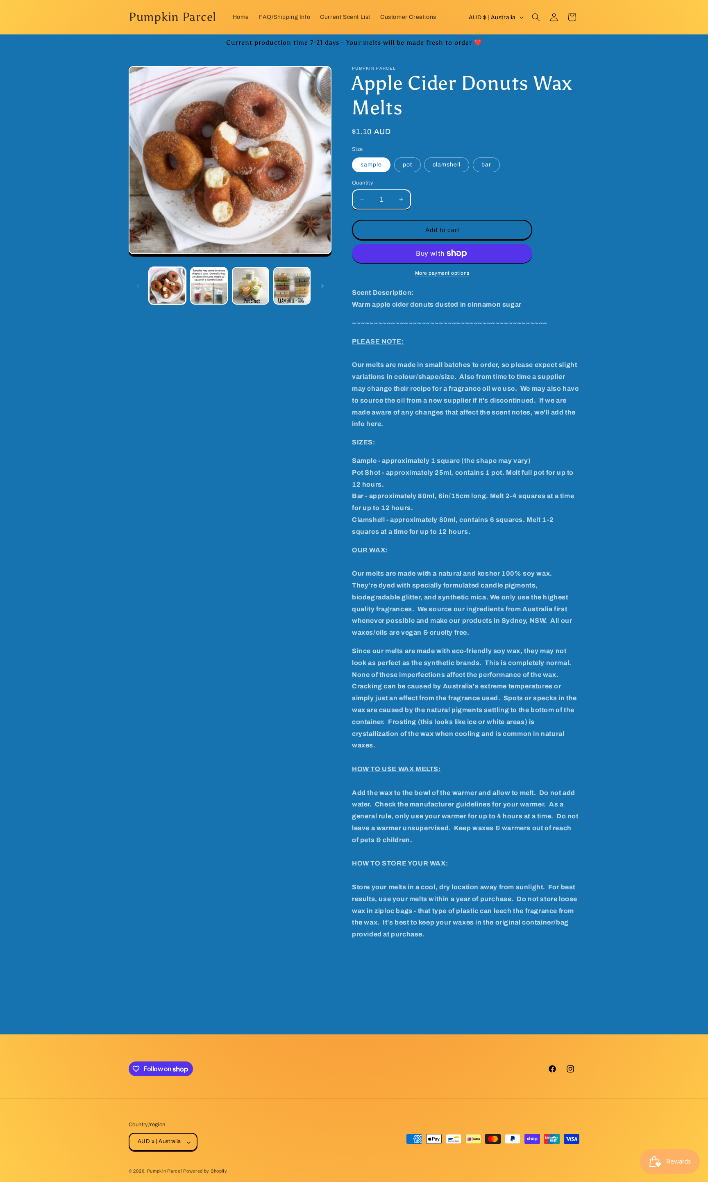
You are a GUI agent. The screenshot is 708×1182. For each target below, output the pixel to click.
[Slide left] (138, 286)
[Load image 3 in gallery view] (250, 285)
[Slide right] (322, 286)
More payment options (442, 273)
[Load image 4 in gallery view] (292, 285)
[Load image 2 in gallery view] (208, 285)
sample (371, 164)
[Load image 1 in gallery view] (167, 285)
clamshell (447, 164)
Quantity (362, 182)
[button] (536, 17)
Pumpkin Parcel (164, 1171)
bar (486, 164)
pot (407, 164)
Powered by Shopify (205, 1171)
